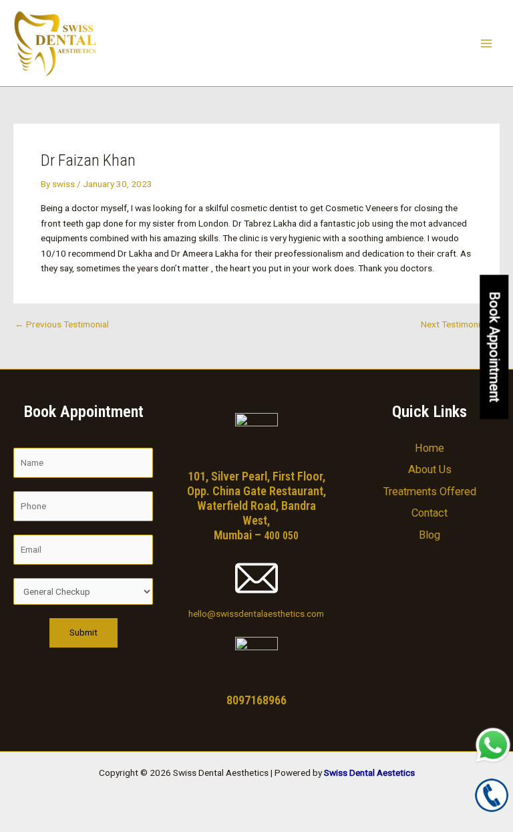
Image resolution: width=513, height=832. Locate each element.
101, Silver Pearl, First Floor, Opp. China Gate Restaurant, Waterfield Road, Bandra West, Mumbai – (256, 505)
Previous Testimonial (62, 324)
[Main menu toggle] (486, 43)
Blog (429, 535)
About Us (430, 469)
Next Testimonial (459, 324)
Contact (429, 513)
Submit (83, 632)
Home (429, 448)
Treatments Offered (429, 491)
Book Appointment (494, 346)
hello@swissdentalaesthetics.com (256, 613)
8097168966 (256, 700)
